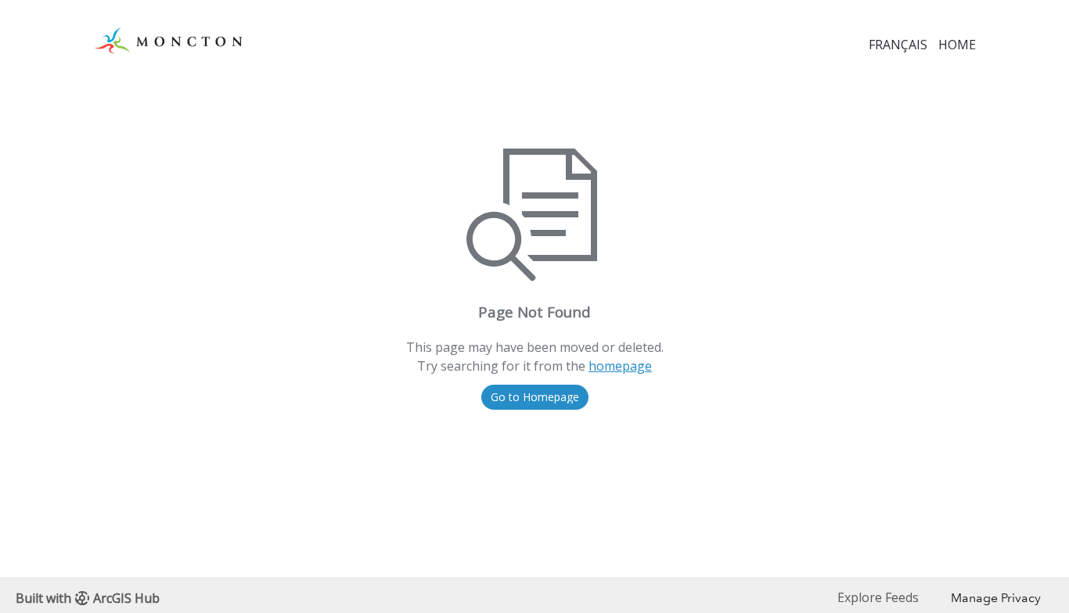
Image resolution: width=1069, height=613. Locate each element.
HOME (957, 44)
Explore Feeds (878, 597)
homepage (620, 366)
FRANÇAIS (898, 44)
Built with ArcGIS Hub (88, 598)
